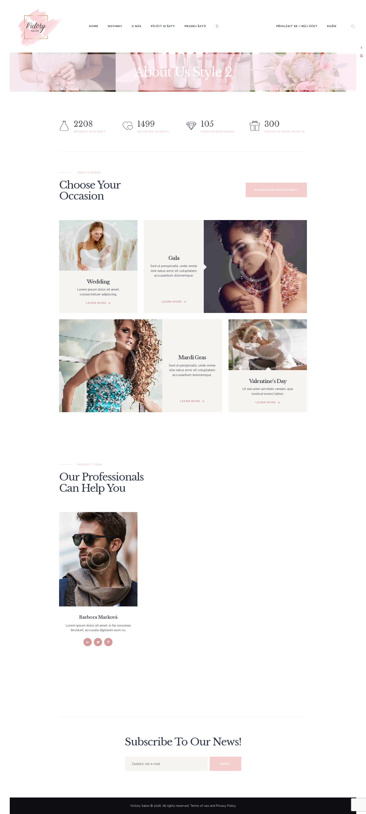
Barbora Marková (98, 617)
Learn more (96, 302)
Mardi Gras (192, 357)
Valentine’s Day (268, 381)
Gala (173, 258)
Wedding (98, 282)
